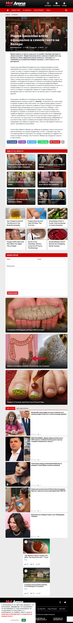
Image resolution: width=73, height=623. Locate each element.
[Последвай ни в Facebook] (60, 602)
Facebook (13, 142)
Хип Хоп (62, 609)
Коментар (11, 266)
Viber (23, 142)
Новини (8, 14)
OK (23, 620)
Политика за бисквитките (58, 619)
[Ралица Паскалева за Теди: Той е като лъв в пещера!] (21, 162)
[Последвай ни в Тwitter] (65, 602)
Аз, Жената (15, 14)
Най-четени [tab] (10, 408)
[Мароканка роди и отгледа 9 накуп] (52, 162)
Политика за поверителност (41, 619)
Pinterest (56, 142)
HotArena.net (17, 47)
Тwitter (33, 142)
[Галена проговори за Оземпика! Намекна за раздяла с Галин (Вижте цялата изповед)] (18, 474)
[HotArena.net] (14, 602)
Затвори (15, 620)
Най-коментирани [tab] (22, 408)
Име (9, 259)
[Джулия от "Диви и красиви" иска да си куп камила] (52, 179)
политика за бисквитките (11, 614)
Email (39, 259)
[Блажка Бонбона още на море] (21, 179)
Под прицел (52, 609)
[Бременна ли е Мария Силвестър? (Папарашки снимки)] (18, 525)
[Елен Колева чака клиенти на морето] (52, 197)
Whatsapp (44, 142)
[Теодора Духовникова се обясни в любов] (21, 197)
